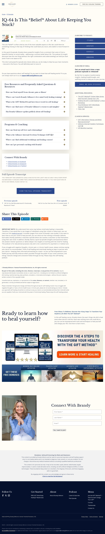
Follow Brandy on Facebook (17, 162)
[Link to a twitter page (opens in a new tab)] (6, 495)
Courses (90, 502)
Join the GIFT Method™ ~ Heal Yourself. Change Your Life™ (95, 498)
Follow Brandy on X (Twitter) (17, 166)
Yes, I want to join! (59, 430)
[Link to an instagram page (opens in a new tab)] (9, 495)
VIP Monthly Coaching (85, 128)
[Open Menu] (3, 4)
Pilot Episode (72, 498)
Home (3, 14)
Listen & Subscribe (74, 495)
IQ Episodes (10, 14)
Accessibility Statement (8, 530)
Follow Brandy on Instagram (17, 164)
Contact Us (91, 508)
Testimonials (91, 505)
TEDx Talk (81, 109)
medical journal (17, 233)
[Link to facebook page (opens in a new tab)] (3, 495)
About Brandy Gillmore (56, 495)
